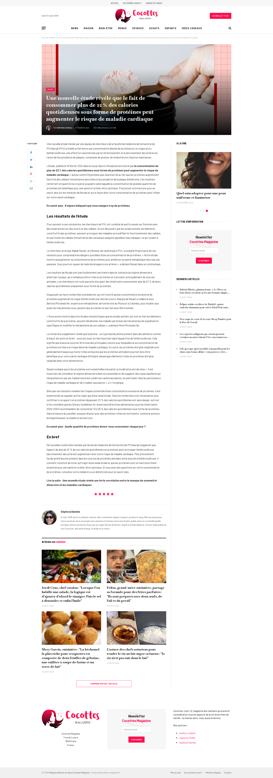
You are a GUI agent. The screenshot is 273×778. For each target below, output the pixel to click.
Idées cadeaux (192, 28)
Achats (154, 28)
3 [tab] (206, 211)
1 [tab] (200, 211)
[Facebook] (31, 152)
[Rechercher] (229, 28)
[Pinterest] (31, 174)
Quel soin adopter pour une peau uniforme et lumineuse (201, 195)
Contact (227, 772)
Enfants (170, 28)
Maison (88, 28)
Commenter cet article (103, 683)
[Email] (31, 188)
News (74, 28)
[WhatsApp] (31, 181)
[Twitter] (31, 159)
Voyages (138, 28)
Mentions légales (213, 772)
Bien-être (106, 28)
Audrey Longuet (187, 733)
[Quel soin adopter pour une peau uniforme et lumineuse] (203, 170)
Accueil (115, 3)
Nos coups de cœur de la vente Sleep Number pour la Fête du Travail (205, 321)
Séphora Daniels (64, 128)
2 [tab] (203, 211)
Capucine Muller (187, 737)
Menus (122, 28)
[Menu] (44, 28)
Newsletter (220, 16)
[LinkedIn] (31, 167)
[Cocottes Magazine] (136, 16)
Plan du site (175, 772)
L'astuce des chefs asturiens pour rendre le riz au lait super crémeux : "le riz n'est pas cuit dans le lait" (136, 653)
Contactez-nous (154, 3)
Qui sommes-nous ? (132, 3)
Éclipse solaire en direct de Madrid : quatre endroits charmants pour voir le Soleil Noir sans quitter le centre (204, 306)
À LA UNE (181, 143)
